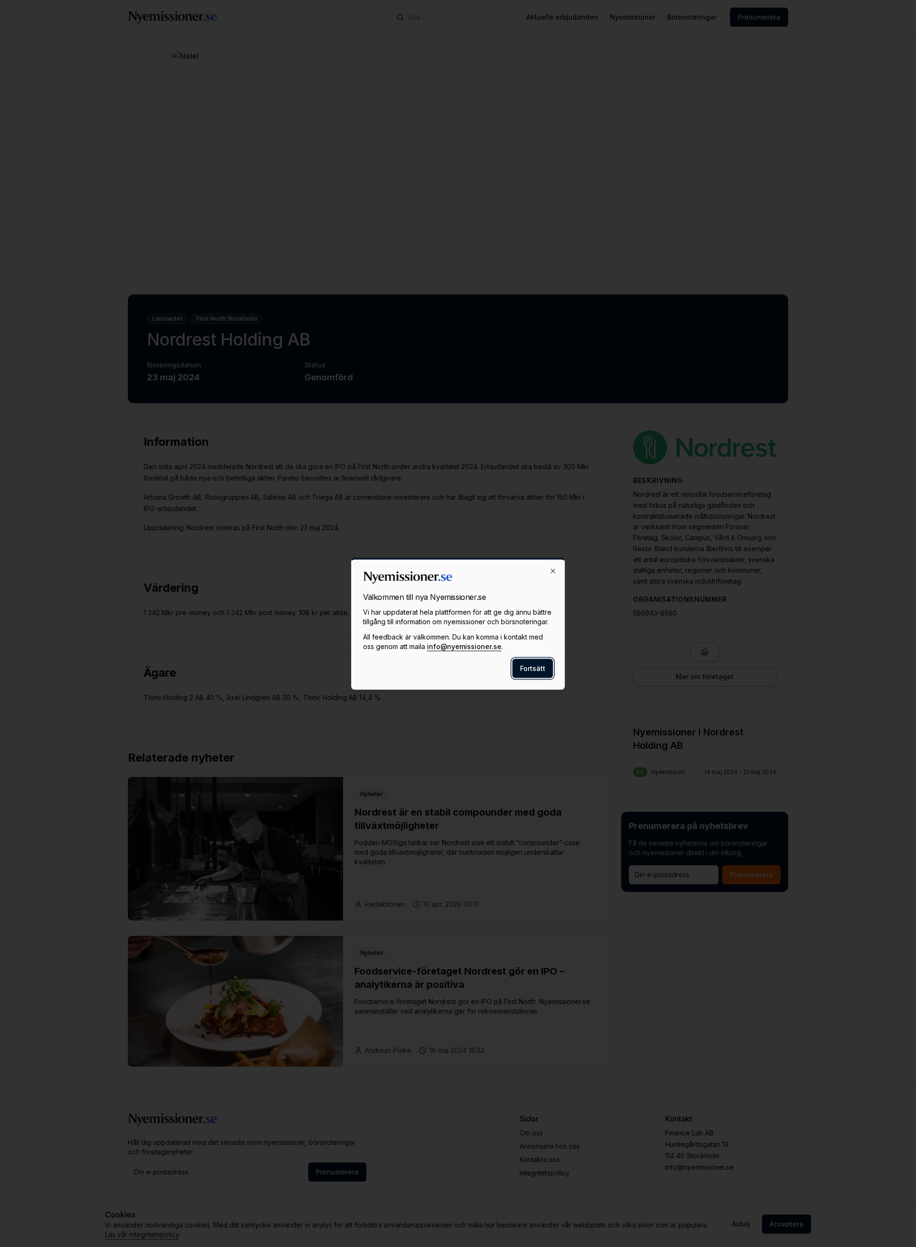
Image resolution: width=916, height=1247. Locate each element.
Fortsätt (532, 668)
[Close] (553, 571)
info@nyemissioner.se (464, 646)
